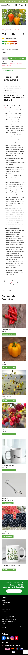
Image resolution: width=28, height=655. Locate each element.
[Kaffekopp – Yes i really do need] (14, 540)
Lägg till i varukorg (17, 58)
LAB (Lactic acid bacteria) (8, 624)
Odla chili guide (10, 282)
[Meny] (16, 5)
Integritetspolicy (6, 609)
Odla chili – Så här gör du (8, 621)
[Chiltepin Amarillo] (14, 371)
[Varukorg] (25, 5)
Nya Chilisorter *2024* (13, 63)
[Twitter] (8, 638)
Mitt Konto (4, 600)
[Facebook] (4, 638)
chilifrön (5, 108)
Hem (3, 29)
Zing (3, 429)
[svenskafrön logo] (5, 5)
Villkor (3, 604)
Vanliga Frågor (6, 602)
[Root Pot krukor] (14, 507)
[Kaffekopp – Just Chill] (14, 440)
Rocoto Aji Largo (6, 329)
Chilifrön (8, 29)
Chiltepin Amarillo (6, 396)
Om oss (4, 607)
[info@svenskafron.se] (3, 645)
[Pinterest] (16, 638)
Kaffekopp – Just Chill (8, 465)
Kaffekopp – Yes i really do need (11, 565)
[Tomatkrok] (14, 473)
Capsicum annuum (16, 29)
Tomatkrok (5, 498)
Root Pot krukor (6, 531)
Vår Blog (4, 611)
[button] (19, 5)
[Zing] (14, 404)
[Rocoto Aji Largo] (14, 304)
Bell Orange (5, 363)
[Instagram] (12, 638)
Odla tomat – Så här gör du (9, 619)
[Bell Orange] (14, 338)
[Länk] (22, 5)
